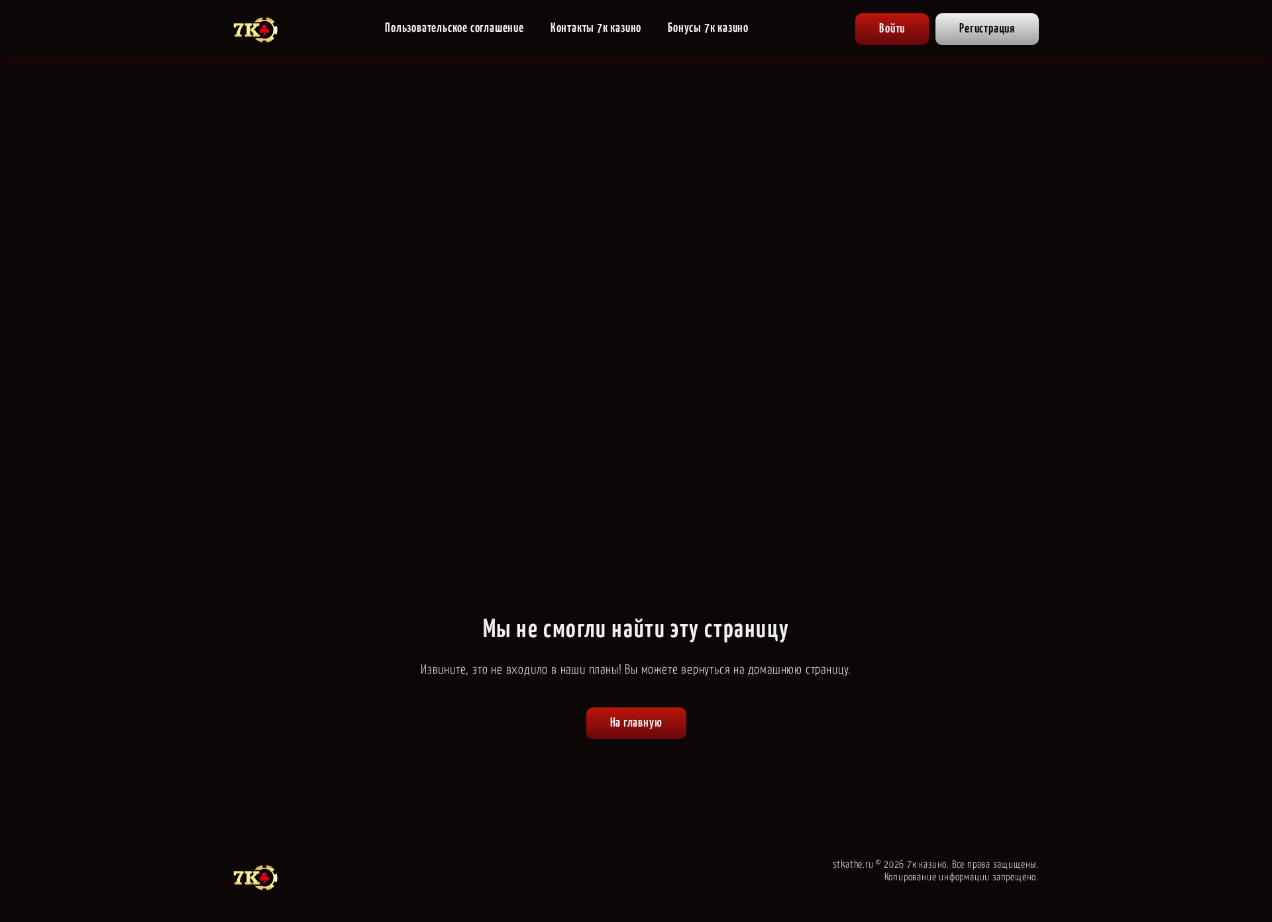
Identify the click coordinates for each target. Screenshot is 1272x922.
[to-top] (1074, 884)
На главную (636, 723)
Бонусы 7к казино (708, 28)
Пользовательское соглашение (454, 28)
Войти (892, 29)
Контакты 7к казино (596, 28)
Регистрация (987, 29)
